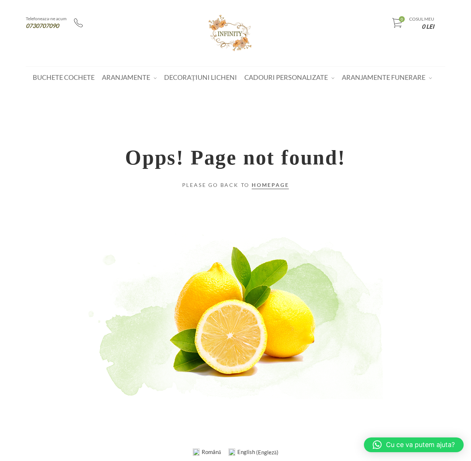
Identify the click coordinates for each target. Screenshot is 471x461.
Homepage (270, 185)
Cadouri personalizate (286, 77)
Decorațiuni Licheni (200, 77)
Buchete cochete (64, 77)
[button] (414, 444)
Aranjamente (126, 77)
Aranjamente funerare (383, 77)
